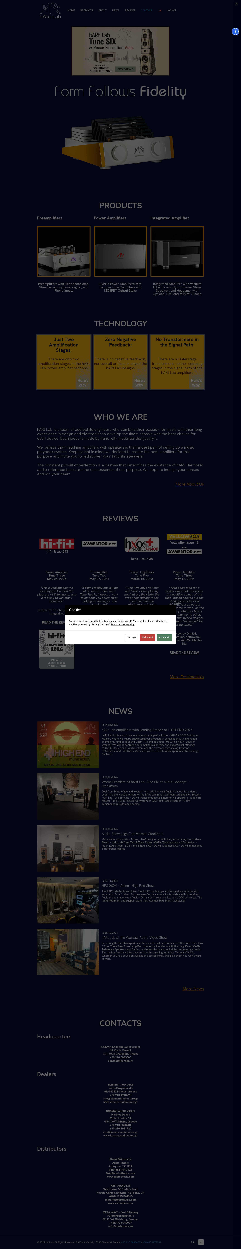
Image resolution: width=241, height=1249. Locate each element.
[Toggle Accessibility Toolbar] (235, 31)
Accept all (164, 637)
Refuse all (147, 637)
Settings (131, 637)
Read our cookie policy (122, 624)
